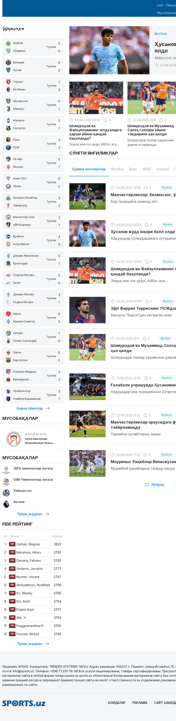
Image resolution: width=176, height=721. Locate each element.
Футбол (117, 169)
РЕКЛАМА (139, 702)
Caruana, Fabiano (25, 560)
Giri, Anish (20, 601)
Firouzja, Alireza (24, 634)
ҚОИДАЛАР (117, 702)
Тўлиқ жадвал (29, 514)
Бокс (133, 169)
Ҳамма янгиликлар (89, 169)
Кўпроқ (158, 484)
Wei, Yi (18, 617)
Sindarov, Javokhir (26, 568)
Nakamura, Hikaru (25, 552)
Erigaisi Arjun (22, 609)
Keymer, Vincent (24, 577)
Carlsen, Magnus (25, 544)
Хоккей (162, 169)
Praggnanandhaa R (26, 626)
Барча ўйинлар (30, 408)
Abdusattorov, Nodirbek (30, 585)
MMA (146, 169)
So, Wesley (21, 593)
